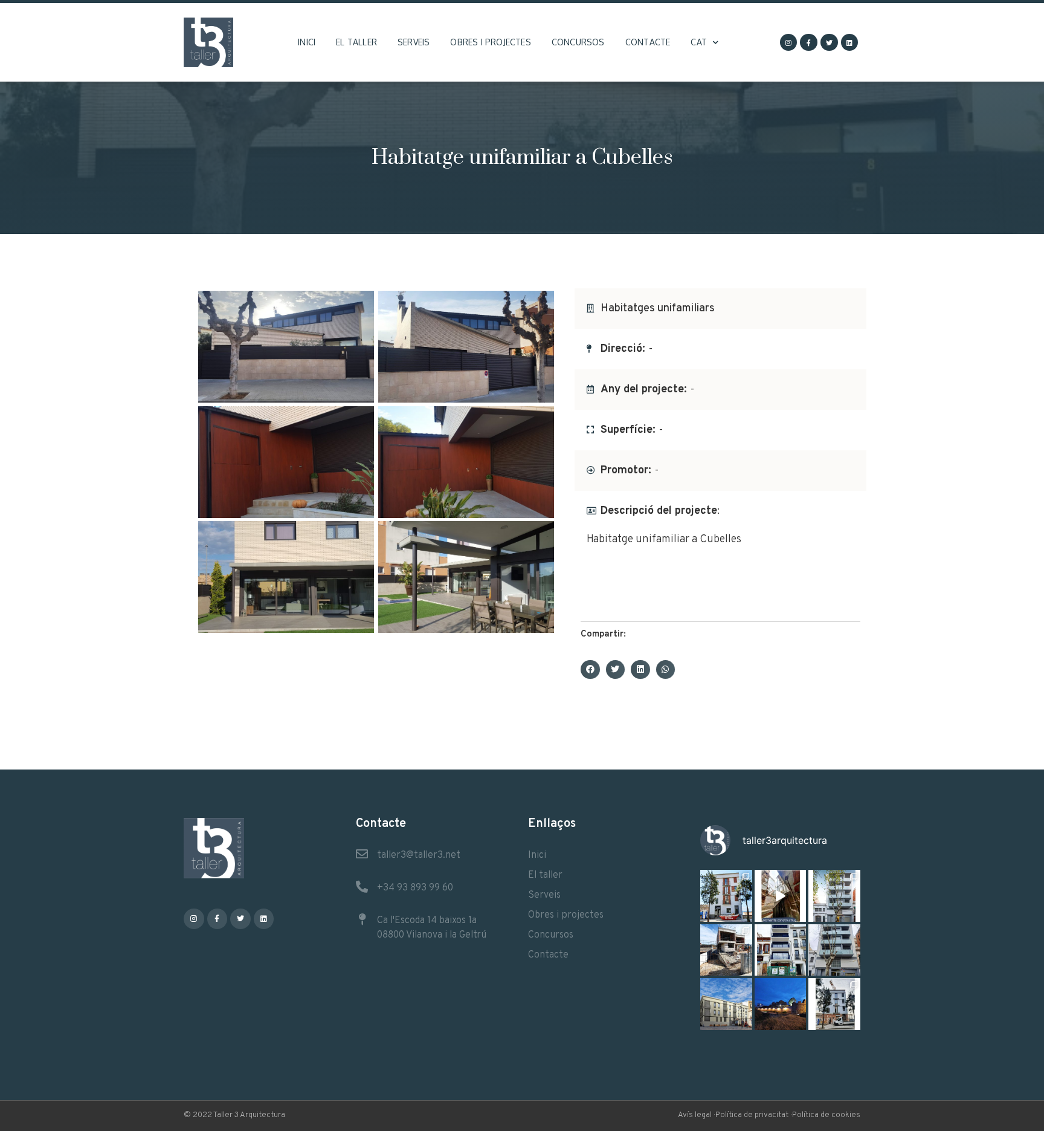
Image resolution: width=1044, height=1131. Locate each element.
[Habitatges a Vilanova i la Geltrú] (834, 896)
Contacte (648, 42)
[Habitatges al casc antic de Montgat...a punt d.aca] (726, 896)
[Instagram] (789, 42)
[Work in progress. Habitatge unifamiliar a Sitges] (726, 950)
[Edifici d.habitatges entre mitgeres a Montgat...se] (834, 1004)
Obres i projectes (490, 42)
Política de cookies (826, 1115)
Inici (306, 42)
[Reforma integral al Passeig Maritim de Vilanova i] (781, 950)
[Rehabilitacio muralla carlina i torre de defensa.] (781, 1004)
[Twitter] (829, 42)
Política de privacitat (751, 1115)
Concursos (578, 42)
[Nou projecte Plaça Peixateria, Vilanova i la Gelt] (726, 1004)
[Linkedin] (850, 42)
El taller (356, 42)
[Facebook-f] (808, 42)
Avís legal (695, 1115)
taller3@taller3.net (418, 855)
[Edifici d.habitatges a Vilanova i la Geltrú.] (834, 950)
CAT (699, 42)
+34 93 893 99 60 (415, 888)
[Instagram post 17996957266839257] (781, 896)
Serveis (414, 42)
